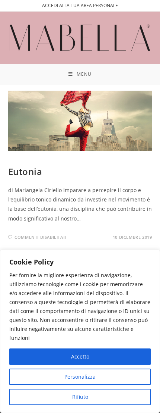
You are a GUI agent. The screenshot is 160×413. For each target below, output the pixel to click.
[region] (80, 331)
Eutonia (25, 171)
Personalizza (80, 376)
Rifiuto (80, 396)
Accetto (80, 356)
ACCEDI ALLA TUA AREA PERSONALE (80, 5)
